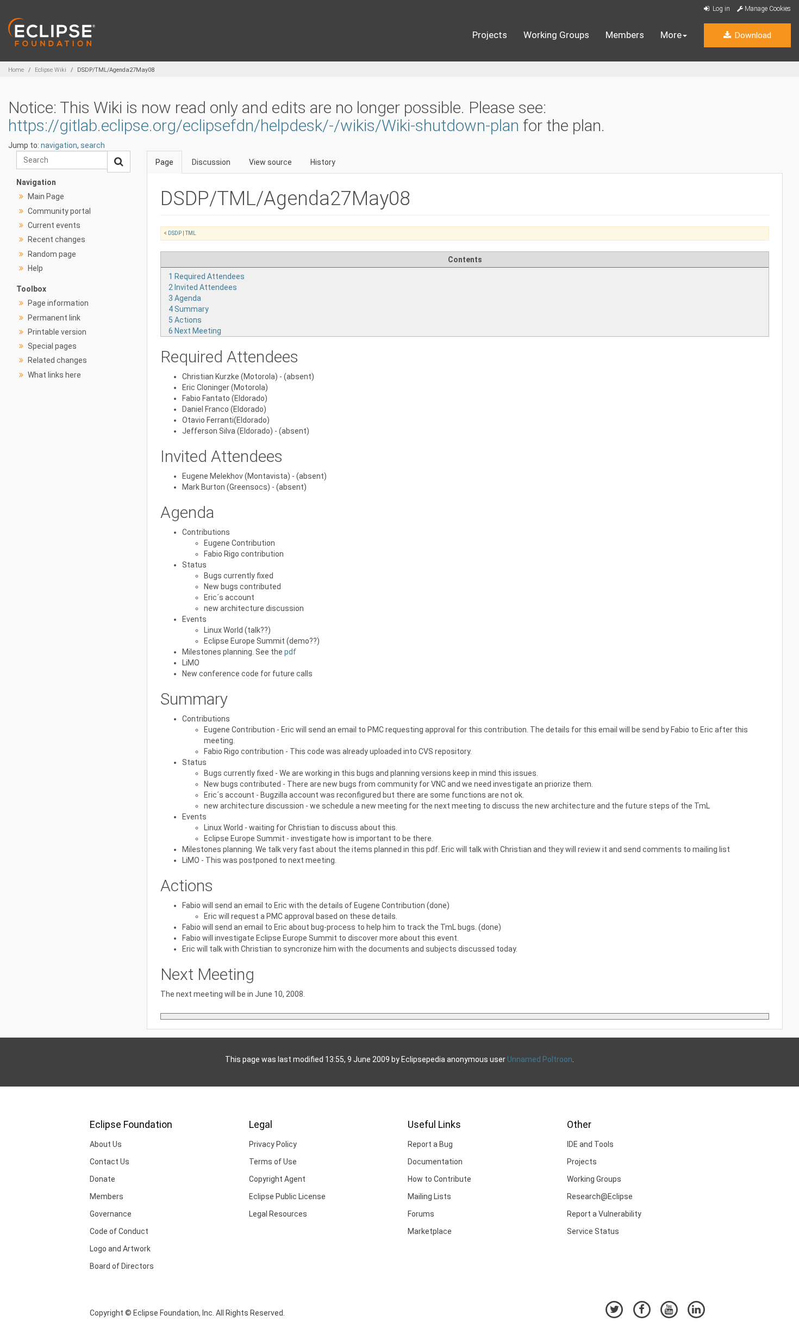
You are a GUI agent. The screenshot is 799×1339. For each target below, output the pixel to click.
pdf (290, 651)
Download (751, 35)
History (322, 162)
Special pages (52, 346)
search (92, 145)
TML (190, 233)
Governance (111, 1214)
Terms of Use (273, 1161)
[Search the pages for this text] (118, 161)
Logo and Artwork (120, 1248)
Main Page (46, 196)
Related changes (57, 360)
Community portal (59, 211)
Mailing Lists (429, 1196)
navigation (59, 145)
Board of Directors (122, 1266)
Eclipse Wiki (50, 69)
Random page (52, 254)
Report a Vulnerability (604, 1214)
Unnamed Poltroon (539, 1059)
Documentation (435, 1161)
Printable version (57, 332)
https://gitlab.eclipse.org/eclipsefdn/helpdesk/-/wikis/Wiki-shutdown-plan (263, 125)
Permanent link (54, 317)
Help (35, 268)
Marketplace (430, 1231)
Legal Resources (278, 1214)
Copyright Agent (277, 1179)
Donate (102, 1179)
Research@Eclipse (600, 1196)
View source (270, 162)
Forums (421, 1214)
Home (16, 69)
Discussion (211, 162)
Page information (58, 303)
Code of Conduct (119, 1231)
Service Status (593, 1231)
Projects (489, 34)
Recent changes (56, 239)
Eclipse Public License (287, 1196)
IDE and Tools (590, 1144)
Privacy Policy (273, 1144)
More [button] (671, 34)
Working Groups (556, 34)
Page (164, 162)
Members (625, 34)
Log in (720, 9)
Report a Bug (430, 1144)
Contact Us (109, 1161)
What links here (54, 375)
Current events (54, 225)
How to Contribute (439, 1179)
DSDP (175, 233)
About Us (106, 1144)
